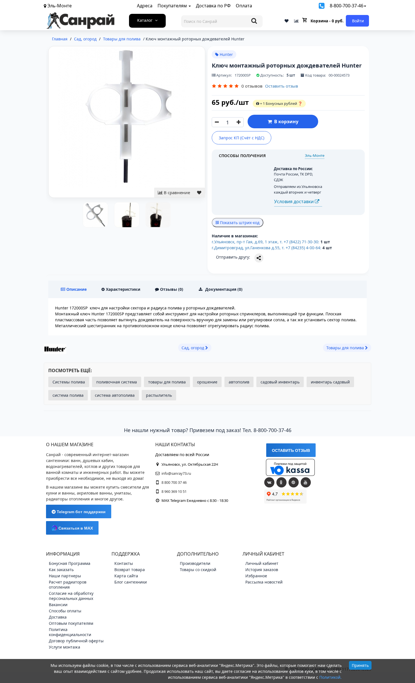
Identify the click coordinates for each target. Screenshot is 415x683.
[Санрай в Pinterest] (294, 482)
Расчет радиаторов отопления (67, 584)
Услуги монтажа (64, 647)
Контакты (123, 563)
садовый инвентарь (280, 382)
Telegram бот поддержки (81, 511)
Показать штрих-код (239, 222)
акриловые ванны (94, 493)
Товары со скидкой (198, 569)
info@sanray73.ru (176, 473)
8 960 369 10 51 (174, 491)
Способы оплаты (65, 610)
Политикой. (330, 677)
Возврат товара (129, 569)
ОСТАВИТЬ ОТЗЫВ (291, 450)
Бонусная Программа (69, 563)
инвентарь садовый (330, 382)
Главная (59, 39)
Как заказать (61, 569)
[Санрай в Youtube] (306, 482)
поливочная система (116, 382)
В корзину (285, 121)
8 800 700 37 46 (174, 482)
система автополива (115, 395)
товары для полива (167, 382)
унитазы (122, 493)
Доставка (58, 617)
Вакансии (58, 604)
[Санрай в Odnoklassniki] (281, 482)
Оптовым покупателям (71, 623)
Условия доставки (294, 201)
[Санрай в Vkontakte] (269, 482)
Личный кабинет (261, 563)
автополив (239, 382)
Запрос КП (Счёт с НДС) (241, 137)
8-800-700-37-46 (346, 6)
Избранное (256, 575)
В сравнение (176, 192)
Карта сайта (126, 575)
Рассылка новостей (264, 582)
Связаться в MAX (75, 528)
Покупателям (173, 6)
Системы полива (69, 382)
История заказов (261, 569)
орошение (207, 382)
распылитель (159, 395)
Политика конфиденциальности (70, 632)
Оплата (244, 6)
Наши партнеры (65, 575)
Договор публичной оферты (76, 640)
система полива (68, 395)
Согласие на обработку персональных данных (71, 596)
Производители (195, 563)
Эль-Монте (314, 155)
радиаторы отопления (68, 499)
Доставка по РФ (213, 6)
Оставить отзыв (281, 86)
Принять (360, 665)
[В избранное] (199, 193)
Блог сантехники (130, 582)
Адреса (144, 6)
